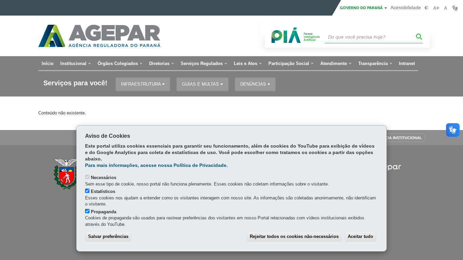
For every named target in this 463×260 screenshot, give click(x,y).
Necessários (103, 177)
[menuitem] (75, 63)
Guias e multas (201, 84)
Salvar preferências (108, 236)
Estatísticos (103, 191)
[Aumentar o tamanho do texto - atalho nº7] (436, 8)
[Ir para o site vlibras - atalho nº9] (455, 8)
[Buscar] (419, 37)
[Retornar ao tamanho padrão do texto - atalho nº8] (445, 8)
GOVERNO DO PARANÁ (362, 8)
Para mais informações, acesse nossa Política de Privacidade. (156, 165)
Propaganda (103, 211)
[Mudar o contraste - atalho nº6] (426, 8)
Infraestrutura (141, 84)
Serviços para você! (75, 83)
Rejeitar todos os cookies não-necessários (294, 236)
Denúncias (253, 84)
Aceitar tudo (360, 236)
